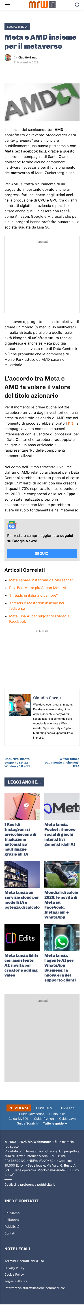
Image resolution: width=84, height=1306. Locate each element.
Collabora (11, 1220)
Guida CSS (67, 1108)
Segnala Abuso (15, 1281)
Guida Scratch (27, 1123)
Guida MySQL (19, 1118)
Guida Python (44, 1118)
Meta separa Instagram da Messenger (41, 580)
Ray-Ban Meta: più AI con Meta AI (37, 587)
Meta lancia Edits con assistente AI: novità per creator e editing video (21, 965)
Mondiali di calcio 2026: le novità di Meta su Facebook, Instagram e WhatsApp (61, 905)
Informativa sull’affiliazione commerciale (34, 1288)
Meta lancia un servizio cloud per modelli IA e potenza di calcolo (22, 900)
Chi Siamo (11, 1213)
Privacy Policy (14, 1268)
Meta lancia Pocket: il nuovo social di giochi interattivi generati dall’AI (59, 834)
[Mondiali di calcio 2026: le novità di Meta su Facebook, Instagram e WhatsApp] (62, 874)
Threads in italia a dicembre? (33, 595)
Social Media (17, 27)
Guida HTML (45, 1108)
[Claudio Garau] (8, 57)
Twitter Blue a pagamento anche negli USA (62, 762)
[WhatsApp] (29, 70)
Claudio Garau (27, 57)
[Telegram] (39, 70)
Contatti (10, 1233)
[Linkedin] (19, 70)
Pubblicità (11, 1226)
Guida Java (67, 1118)
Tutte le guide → (55, 1123)
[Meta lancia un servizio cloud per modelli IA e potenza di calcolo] (22, 874)
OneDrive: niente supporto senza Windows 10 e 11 (17, 762)
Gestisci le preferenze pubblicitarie (29, 1184)
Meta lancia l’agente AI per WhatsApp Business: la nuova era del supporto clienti (60, 968)
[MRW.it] (42, 4)
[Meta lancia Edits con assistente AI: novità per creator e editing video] (22, 937)
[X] (8, 70)
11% (70, 423)
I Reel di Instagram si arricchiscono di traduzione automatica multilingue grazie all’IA (20, 839)
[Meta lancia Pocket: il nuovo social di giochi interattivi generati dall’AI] (62, 806)
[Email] (50, 70)
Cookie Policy (14, 1274)
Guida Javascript (31, 1114)
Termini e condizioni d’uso (24, 1261)
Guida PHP (57, 1114)
